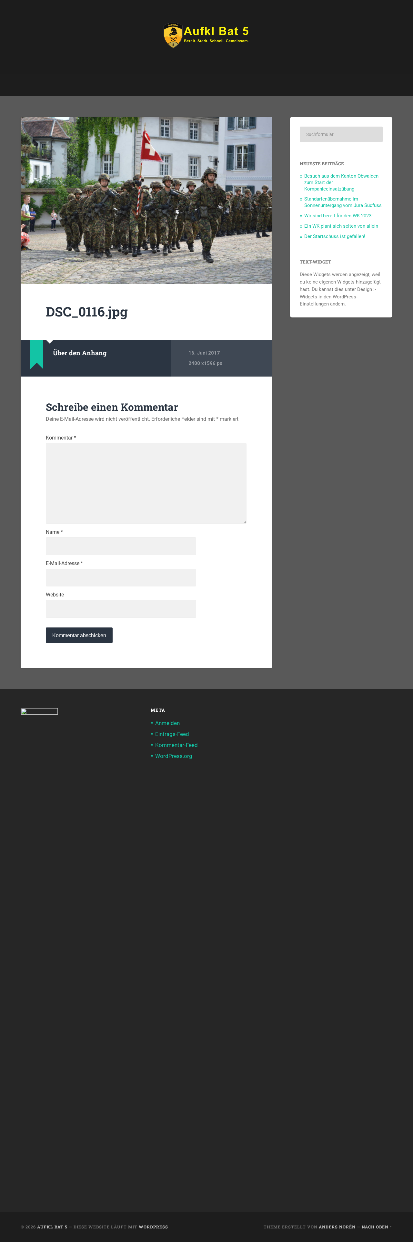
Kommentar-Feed (176, 745)
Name (54, 532)
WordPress (153, 1226)
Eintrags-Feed (172, 734)
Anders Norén (337, 1226)
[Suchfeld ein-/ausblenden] (381, 85)
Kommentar (61, 437)
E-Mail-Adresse (64, 563)
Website (55, 594)
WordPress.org (173, 756)
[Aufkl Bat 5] (206, 37)
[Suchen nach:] (341, 134)
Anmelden (167, 723)
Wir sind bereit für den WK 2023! (338, 216)
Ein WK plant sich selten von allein (341, 226)
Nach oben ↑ (377, 1226)
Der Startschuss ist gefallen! (334, 236)
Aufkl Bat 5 (52, 1226)
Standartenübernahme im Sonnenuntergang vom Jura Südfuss (343, 202)
